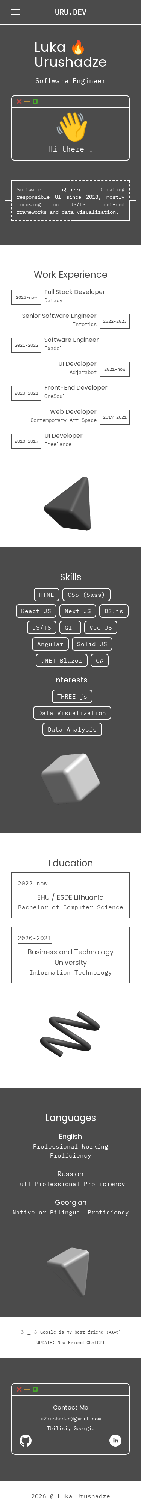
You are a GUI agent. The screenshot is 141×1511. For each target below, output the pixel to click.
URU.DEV (70, 12)
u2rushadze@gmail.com (71, 1418)
